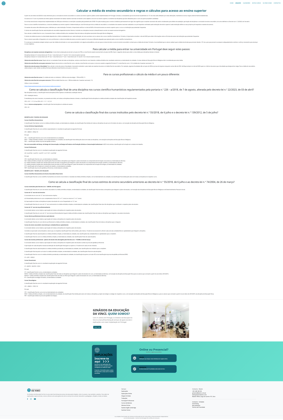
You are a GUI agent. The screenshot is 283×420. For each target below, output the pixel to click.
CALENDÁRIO (246, 3)
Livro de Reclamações (129, 418)
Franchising (195, 403)
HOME (231, 3)
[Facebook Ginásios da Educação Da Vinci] (27, 399)
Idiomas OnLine (125, 405)
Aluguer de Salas (126, 396)
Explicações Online (126, 393)
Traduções (124, 398)
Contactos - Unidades (198, 402)
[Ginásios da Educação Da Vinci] (8, 3)
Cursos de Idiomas (126, 403)
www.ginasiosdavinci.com (199, 395)
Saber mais (97, 327)
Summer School (125, 410)
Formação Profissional (127, 400)
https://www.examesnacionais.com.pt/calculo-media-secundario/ (42, 86)
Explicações (124, 391)
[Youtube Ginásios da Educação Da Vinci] (35, 399)
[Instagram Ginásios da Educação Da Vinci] (31, 399)
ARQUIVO (238, 3)
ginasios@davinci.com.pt (199, 393)
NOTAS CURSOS (256, 3)
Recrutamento (196, 405)
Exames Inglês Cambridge (128, 408)
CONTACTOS (277, 3)
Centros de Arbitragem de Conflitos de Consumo (147, 418)
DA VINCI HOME (267, 3)
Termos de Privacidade (198, 407)
